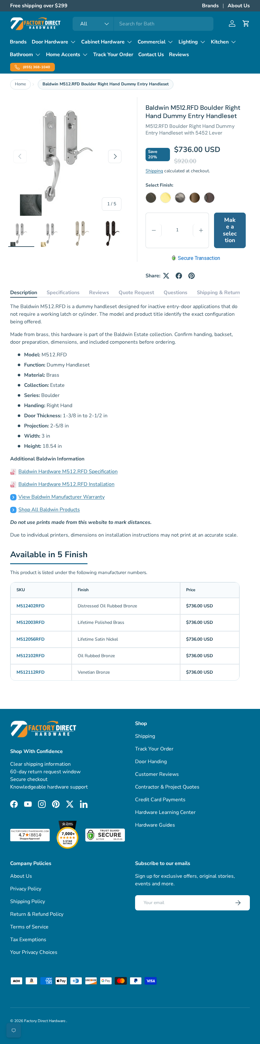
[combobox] (143, 24)
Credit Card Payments (160, 799)
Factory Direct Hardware (45, 1020)
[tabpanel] (125, 421)
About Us (239, 5)
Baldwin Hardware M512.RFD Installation (66, 484)
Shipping (154, 171)
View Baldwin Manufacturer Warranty (61, 496)
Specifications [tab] (63, 292)
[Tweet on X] (166, 275)
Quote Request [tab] (136, 292)
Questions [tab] (175, 292)
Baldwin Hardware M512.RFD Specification (68, 471)
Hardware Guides (155, 825)
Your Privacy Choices (33, 952)
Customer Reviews (157, 774)
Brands (210, 5)
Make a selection (230, 230)
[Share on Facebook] (178, 275)
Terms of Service (29, 926)
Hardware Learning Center (165, 812)
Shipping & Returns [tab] (220, 292)
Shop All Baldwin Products (49, 509)
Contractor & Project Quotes (167, 786)
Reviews (179, 54)
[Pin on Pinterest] (191, 275)
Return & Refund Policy (36, 914)
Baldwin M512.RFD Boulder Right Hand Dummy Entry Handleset (105, 84)
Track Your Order (113, 54)
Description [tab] (23, 292)
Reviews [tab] (99, 292)
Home (20, 84)
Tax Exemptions (28, 939)
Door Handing (151, 761)
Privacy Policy (25, 888)
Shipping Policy (27, 901)
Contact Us (151, 54)
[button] (246, 23)
